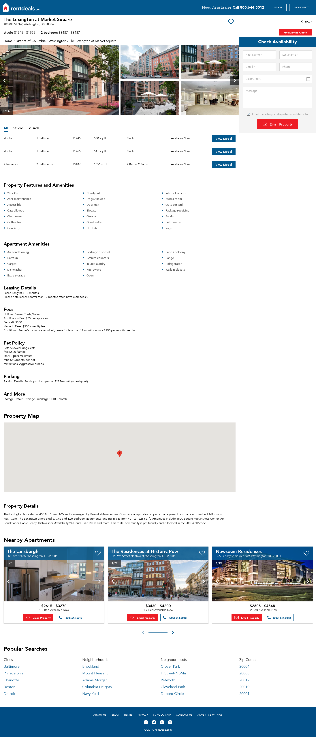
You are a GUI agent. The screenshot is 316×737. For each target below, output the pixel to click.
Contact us (184, 714)
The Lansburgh (22, 551)
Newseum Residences (239, 551)
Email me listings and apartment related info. (280, 114)
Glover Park (170, 666)
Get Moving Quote (295, 32)
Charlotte (11, 680)
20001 (244, 693)
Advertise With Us (210, 714)
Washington (57, 40)
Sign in (278, 7)
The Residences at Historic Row (145, 551)
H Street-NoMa (173, 673)
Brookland (90, 666)
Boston (9, 687)
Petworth (168, 680)
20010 (244, 687)
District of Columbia (31, 40)
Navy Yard (90, 693)
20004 (244, 666)
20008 (244, 673)
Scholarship (162, 714)
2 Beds (34, 128)
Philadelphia (13, 673)
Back (308, 21)
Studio (18, 128)
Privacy (143, 714)
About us (99, 714)
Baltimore (12, 666)
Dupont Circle (172, 693)
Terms (128, 714)
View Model (223, 138)
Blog (115, 714)
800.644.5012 (248, 7)
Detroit (9, 693)
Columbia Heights (97, 687)
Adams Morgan (95, 680)
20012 (244, 680)
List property (301, 7)
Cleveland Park (173, 687)
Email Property (281, 124)
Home (8, 40)
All (6, 128)
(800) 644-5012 (73, 618)
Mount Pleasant (95, 673)
